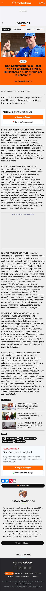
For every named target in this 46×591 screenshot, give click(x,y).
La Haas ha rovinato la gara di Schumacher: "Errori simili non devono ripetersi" (29, 425)
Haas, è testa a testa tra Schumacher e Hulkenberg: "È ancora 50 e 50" (29, 415)
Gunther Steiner (20, 441)
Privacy (10, 577)
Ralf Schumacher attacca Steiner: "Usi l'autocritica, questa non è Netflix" (27, 406)
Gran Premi (17, 29)
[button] (15, 568)
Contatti (38, 573)
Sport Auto (11, 91)
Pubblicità (35, 577)
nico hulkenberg (12, 438)
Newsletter (9, 573)
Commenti (24, 486)
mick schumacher (30, 438)
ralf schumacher (8, 441)
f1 (3, 438)
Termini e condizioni (22, 577)
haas (20, 438)
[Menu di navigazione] (2, 3)
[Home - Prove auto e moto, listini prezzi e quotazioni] (21, 3)
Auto (3, 91)
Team (29, 29)
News (5, 29)
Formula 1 (20, 91)
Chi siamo (18, 573)
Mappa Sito (29, 573)
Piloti (38, 29)
